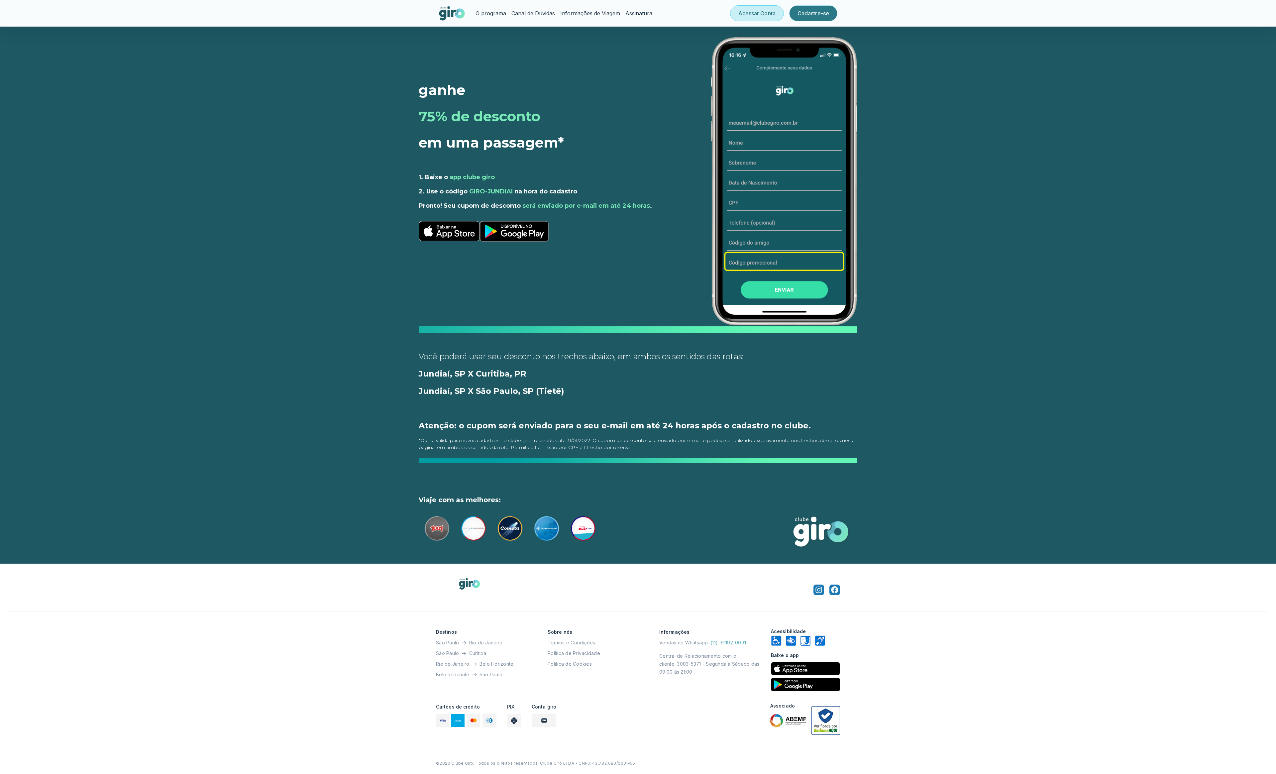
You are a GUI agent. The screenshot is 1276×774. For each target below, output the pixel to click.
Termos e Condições (571, 642)
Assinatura (638, 13)
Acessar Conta (757, 13)
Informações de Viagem (590, 13)
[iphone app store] (805, 668)
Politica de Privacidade (574, 653)
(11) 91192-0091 (728, 642)
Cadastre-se (813, 13)
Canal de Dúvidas (533, 13)
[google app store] (805, 684)
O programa (491, 13)
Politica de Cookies (570, 664)
